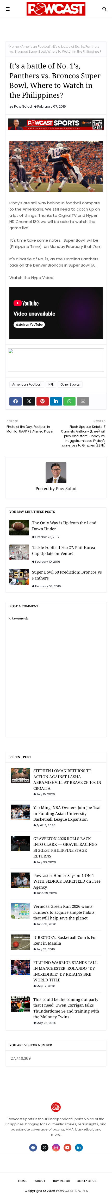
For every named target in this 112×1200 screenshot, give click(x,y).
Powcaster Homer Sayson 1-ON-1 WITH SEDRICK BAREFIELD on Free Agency (67, 881)
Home (14, 46)
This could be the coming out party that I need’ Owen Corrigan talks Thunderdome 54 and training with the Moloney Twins (66, 1008)
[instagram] (56, 1148)
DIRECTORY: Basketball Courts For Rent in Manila (65, 940)
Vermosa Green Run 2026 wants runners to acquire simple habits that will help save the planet (64, 912)
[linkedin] (79, 1148)
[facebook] (33, 1148)
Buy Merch (61, 1181)
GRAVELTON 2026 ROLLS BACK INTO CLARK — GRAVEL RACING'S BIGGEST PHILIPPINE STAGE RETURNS (65, 847)
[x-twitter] (44, 1148)
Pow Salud (23, 106)
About (40, 1181)
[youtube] (67, 1148)
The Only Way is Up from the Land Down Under (64, 525)
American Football (36, 46)
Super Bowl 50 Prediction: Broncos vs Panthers (67, 575)
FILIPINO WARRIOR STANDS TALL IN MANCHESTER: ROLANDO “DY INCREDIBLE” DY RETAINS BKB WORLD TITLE (65, 971)
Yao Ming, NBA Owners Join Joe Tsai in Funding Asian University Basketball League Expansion (67, 813)
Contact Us (86, 1181)
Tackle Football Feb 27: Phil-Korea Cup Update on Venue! (63, 550)
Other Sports (70, 384)
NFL (50, 384)
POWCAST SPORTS (72, 1190)
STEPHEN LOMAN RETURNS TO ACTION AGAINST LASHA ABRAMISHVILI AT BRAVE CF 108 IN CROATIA (67, 779)
